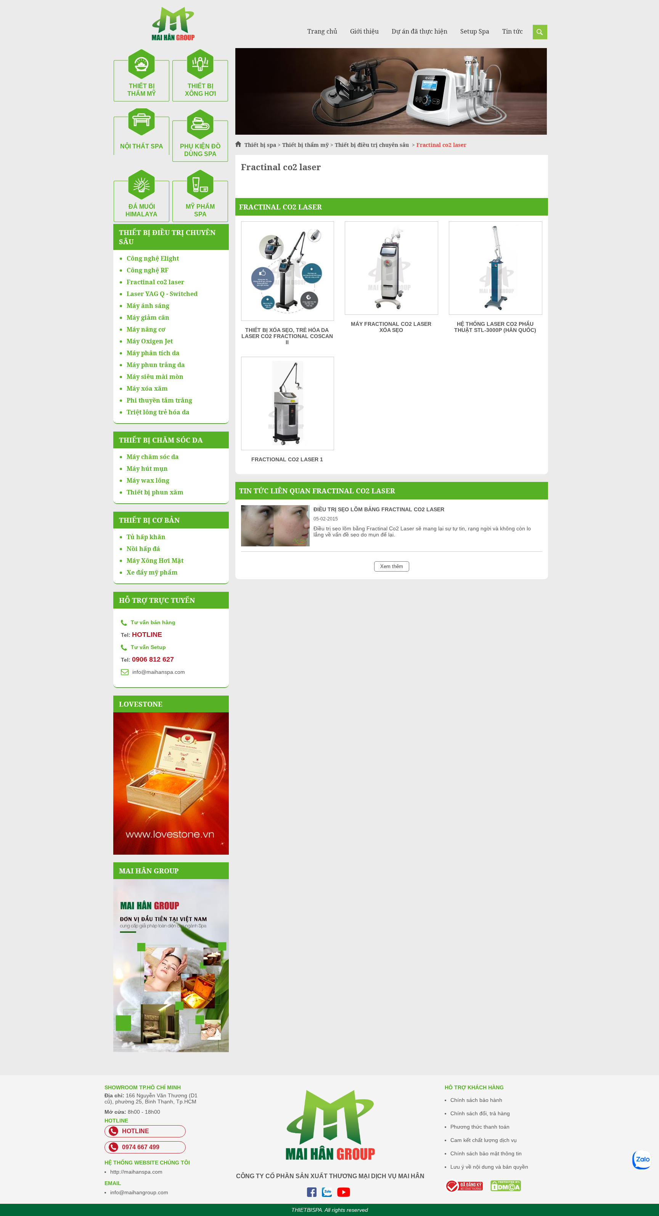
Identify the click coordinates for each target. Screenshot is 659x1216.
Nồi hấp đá (143, 548)
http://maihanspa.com (136, 1172)
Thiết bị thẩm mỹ (305, 144)
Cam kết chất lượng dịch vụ (483, 1140)
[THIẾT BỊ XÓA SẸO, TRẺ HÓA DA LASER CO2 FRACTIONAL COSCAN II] (287, 273)
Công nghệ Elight (153, 258)
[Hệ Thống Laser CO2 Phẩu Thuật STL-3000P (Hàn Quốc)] (495, 270)
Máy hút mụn (147, 468)
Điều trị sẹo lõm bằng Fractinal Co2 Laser (378, 509)
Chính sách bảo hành (476, 1100)
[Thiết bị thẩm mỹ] (391, 133)
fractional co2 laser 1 (287, 459)
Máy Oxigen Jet (150, 341)
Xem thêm (391, 566)
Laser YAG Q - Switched (162, 294)
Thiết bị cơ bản (149, 520)
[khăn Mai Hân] (171, 965)
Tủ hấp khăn (146, 537)
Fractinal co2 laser (280, 206)
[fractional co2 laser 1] (287, 406)
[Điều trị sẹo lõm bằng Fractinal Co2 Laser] (275, 544)
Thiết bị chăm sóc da (161, 440)
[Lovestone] (171, 783)
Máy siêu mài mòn (155, 376)
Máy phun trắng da (156, 365)
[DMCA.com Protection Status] (496, 1186)
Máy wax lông (148, 480)
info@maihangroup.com (139, 1192)
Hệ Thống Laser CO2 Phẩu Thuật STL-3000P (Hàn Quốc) (495, 327)
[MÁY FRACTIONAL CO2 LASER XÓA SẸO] (391, 270)
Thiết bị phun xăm (155, 492)
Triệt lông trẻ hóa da (158, 412)
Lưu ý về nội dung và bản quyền (489, 1167)
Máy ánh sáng (148, 305)
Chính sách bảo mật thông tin (486, 1153)
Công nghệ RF (148, 270)
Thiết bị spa (260, 144)
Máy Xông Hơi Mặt (155, 560)
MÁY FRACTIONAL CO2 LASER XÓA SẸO (391, 327)
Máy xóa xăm (147, 388)
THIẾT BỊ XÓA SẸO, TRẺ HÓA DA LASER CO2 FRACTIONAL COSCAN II (287, 336)
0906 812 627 (153, 659)
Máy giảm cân (148, 317)
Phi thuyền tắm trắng (159, 400)
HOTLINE (147, 634)
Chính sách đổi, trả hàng (480, 1113)
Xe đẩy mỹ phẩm (152, 572)
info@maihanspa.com (158, 672)
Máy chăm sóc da (153, 457)
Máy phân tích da (153, 353)
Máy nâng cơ (146, 329)
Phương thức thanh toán (480, 1127)
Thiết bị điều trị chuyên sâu (372, 144)
